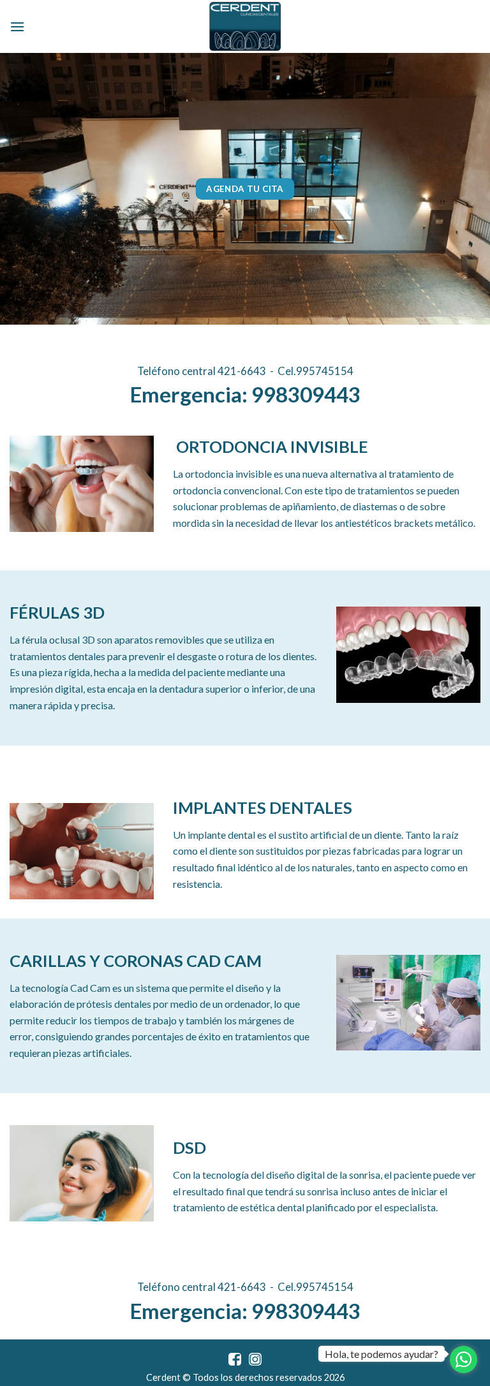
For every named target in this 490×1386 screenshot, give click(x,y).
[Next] (463, 188)
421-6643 (242, 371)
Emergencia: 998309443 (245, 394)
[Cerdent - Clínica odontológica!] (245, 26)
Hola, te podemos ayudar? (381, 1354)
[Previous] (26, 188)
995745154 (324, 371)
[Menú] (17, 26)
